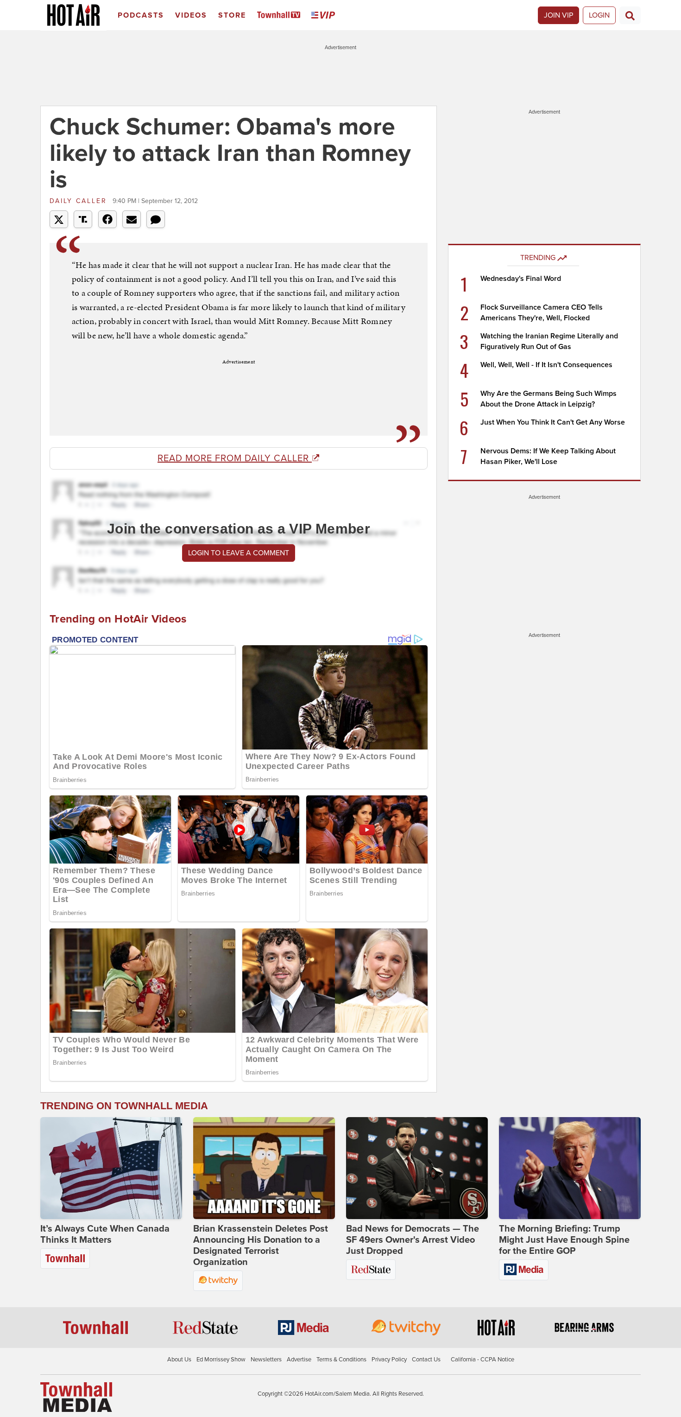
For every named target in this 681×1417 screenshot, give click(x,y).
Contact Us (426, 1359)
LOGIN (599, 15)
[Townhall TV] (280, 15)
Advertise (299, 1359)
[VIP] (325, 15)
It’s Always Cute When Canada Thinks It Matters (105, 1234)
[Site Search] (630, 15)
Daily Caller (80, 201)
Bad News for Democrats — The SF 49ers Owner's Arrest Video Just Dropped (412, 1240)
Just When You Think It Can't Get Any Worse (552, 422)
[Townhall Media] (76, 1396)
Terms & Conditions (341, 1359)
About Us (179, 1359)
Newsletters (266, 1359)
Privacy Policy (389, 1359)
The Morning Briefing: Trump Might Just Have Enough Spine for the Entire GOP (564, 1240)
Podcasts (141, 15)
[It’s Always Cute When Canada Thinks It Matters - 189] (111, 1168)
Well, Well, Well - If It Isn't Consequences (546, 364)
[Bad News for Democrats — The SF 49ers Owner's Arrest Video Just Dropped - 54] (417, 1168)
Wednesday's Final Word (520, 278)
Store (232, 15)
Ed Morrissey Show (221, 1359)
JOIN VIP (558, 15)
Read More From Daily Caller (235, 458)
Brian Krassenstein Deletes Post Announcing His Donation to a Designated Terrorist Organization (260, 1245)
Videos (191, 15)
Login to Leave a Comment (238, 553)
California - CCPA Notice (482, 1359)
